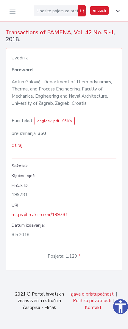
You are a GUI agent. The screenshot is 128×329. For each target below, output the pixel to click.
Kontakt (93, 307)
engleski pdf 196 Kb (54, 121)
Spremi (83, 321)
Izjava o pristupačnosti (92, 294)
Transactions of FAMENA (38, 32)
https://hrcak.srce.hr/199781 (40, 215)
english (99, 10)
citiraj (17, 145)
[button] (116, 11)
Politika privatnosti (92, 301)
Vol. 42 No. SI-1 (94, 32)
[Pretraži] (82, 10)
